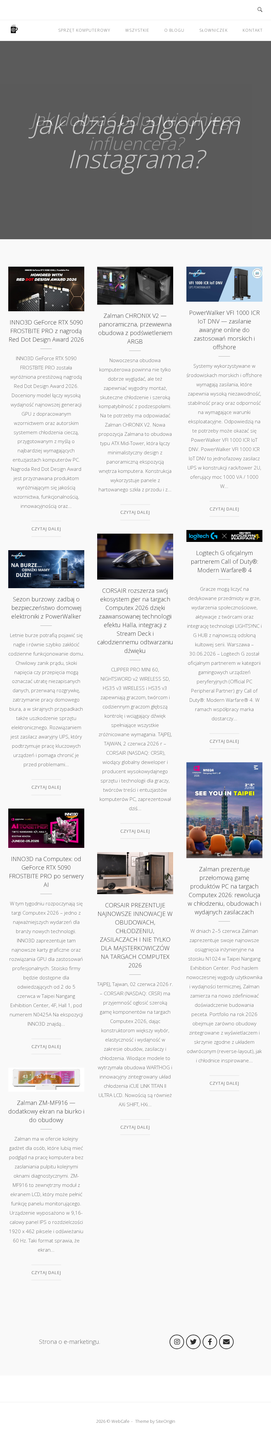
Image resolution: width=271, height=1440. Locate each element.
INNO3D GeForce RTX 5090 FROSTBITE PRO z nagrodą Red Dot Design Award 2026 (46, 285)
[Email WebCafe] (226, 1342)
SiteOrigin (165, 1421)
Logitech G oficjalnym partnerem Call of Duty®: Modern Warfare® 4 (224, 532)
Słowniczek (213, 30)
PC (209, 843)
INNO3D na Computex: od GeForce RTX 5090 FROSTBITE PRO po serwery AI (46, 824)
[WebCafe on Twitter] (193, 1342)
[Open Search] (260, 10)
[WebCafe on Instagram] (177, 1342)
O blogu (174, 30)
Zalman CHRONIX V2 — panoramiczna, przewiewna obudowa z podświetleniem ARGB (135, 282)
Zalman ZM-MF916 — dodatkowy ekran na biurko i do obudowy (46, 1075)
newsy (23, 309)
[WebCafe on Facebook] (210, 1342)
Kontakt (253, 30)
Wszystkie (137, 30)
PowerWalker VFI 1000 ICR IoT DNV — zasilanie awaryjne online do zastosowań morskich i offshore (224, 280)
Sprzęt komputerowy (84, 30)
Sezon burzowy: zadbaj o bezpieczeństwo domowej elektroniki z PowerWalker (46, 565)
